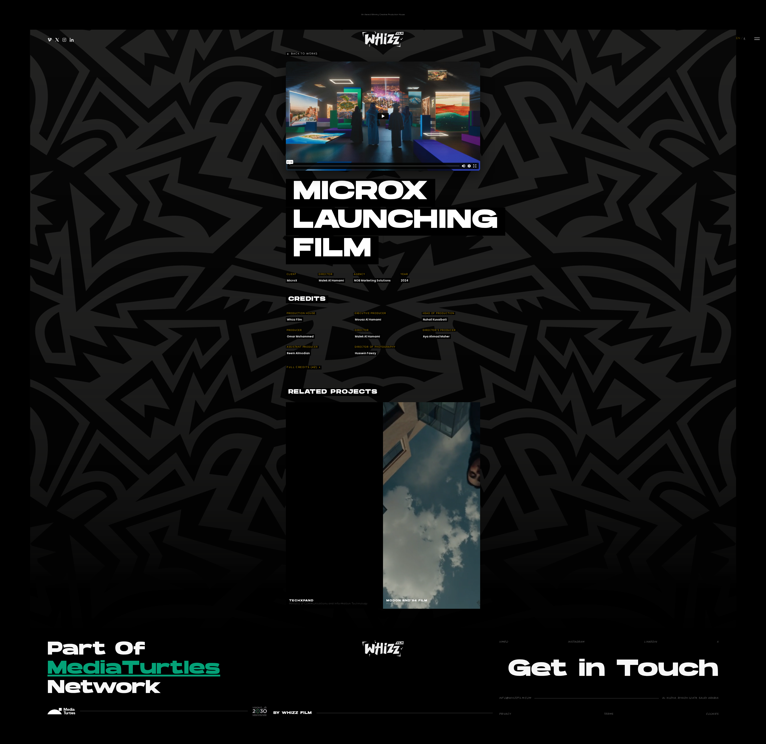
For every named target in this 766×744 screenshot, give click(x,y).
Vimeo (503, 642)
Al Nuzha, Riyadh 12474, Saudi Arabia (690, 698)
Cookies (712, 714)
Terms (608, 714)
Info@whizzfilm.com (515, 698)
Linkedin (650, 642)
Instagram (576, 642)
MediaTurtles (133, 669)
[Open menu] (757, 39)
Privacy (505, 714)
